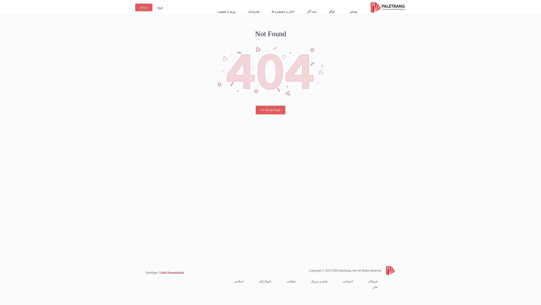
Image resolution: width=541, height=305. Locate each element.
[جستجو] (173, 7)
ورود (160, 7)
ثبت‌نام (144, 7)
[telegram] (155, 281)
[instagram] (163, 281)
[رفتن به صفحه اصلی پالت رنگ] (388, 7)
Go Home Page (271, 110)
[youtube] (148, 281)
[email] (171, 281)
